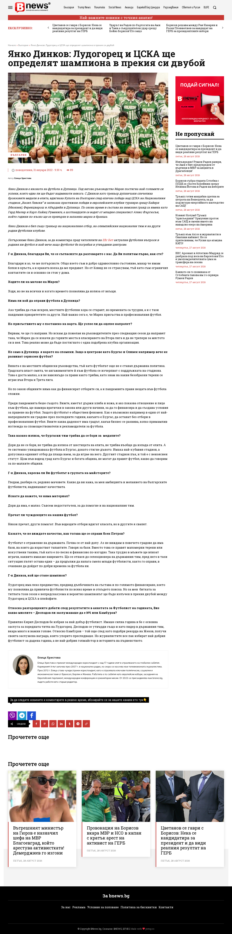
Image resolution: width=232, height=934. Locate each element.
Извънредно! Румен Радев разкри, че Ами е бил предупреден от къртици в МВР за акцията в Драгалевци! (198, 166)
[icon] (12, 716)
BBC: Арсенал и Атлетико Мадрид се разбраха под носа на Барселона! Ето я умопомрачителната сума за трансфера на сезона (199, 257)
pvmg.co (150, 928)
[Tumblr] (69, 723)
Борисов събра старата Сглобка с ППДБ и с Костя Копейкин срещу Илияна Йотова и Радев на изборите (199, 184)
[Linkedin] (61, 723)
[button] (214, 7)
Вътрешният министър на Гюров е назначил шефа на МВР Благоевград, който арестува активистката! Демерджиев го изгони (38, 840)
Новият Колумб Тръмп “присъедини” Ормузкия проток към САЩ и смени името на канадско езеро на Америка (197, 220)
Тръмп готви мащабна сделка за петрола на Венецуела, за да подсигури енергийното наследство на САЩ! (199, 201)
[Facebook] (36, 723)
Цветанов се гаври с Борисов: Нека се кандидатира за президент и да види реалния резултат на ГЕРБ (77, 28)
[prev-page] (48, 28)
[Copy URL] (86, 723)
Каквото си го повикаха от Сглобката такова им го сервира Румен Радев (196, 275)
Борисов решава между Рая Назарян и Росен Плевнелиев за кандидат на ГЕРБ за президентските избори (192, 28)
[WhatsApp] (53, 723)
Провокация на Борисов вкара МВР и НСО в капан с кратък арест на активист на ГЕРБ (114, 835)
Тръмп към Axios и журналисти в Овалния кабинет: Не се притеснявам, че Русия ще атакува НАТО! (198, 239)
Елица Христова (22, 178)
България (23, 45)
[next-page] (222, 28)
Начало (12, 45)
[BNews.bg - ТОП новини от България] (32, 7)
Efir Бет (107, 240)
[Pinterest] (44, 723)
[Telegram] (78, 723)
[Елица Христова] (23, 669)
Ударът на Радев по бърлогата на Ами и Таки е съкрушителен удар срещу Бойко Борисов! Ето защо (134, 28)
